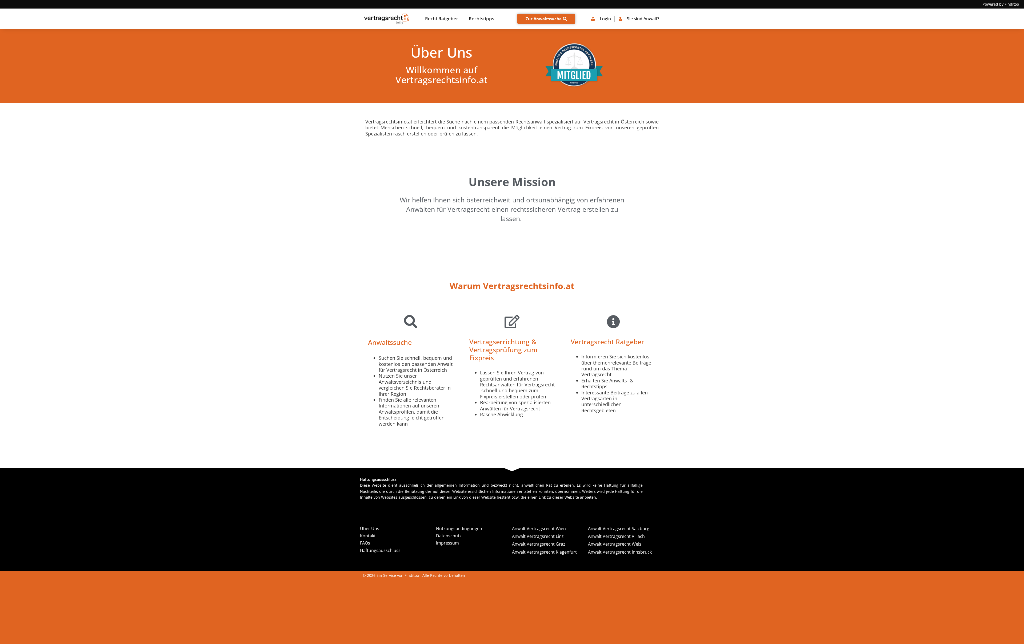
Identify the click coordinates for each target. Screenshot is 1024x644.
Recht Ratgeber (441, 18)
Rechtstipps (481, 18)
